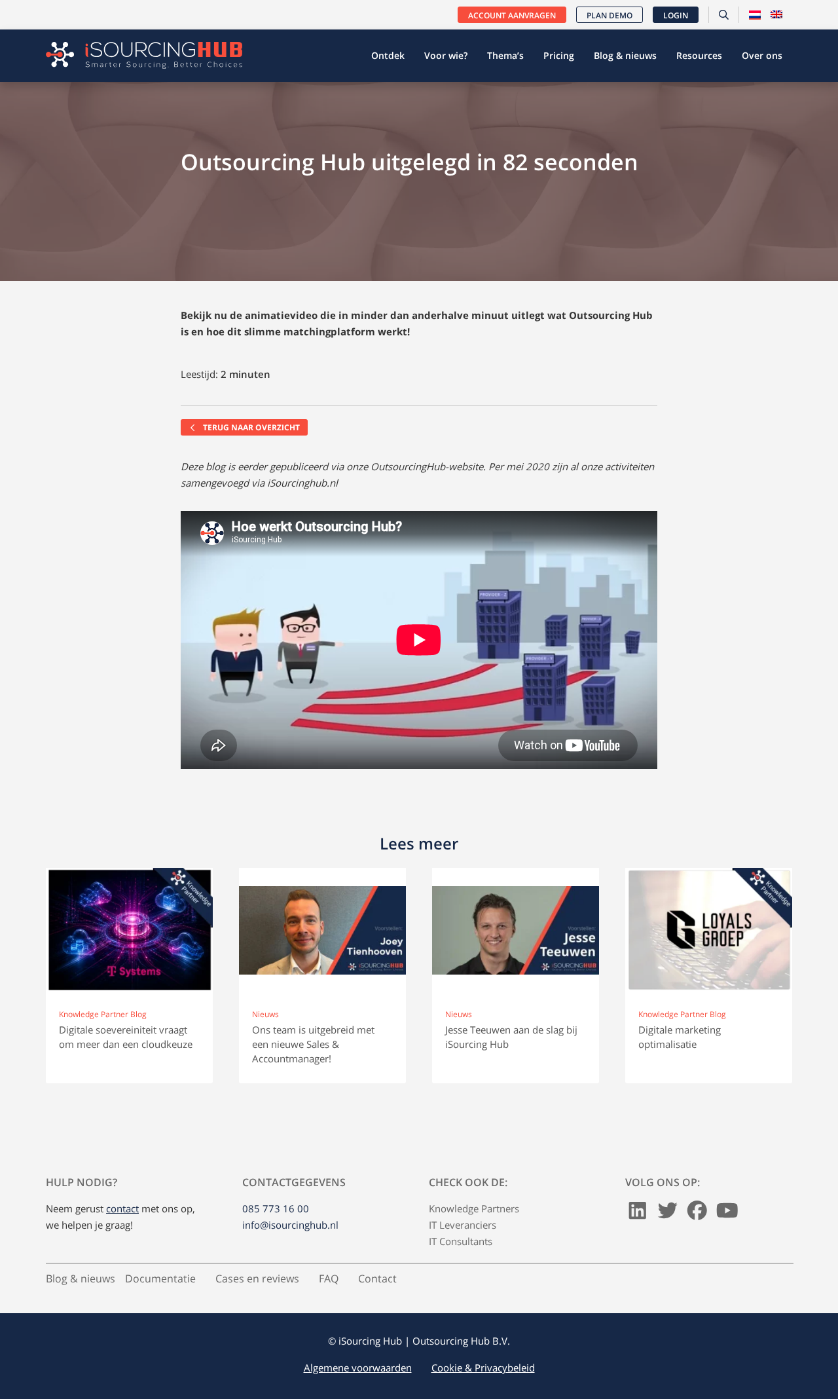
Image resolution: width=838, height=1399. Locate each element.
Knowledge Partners (474, 1208)
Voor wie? (445, 55)
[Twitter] (667, 1214)
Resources (699, 55)
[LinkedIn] (637, 1214)
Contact (377, 1278)
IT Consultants (460, 1241)
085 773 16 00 (275, 1208)
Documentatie (160, 1278)
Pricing (558, 55)
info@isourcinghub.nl (290, 1224)
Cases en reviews (257, 1278)
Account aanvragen (512, 15)
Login (675, 15)
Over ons (762, 55)
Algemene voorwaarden (358, 1367)
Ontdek (388, 55)
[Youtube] (727, 1214)
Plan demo (609, 15)
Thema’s (505, 55)
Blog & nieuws (625, 55)
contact (122, 1208)
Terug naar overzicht (250, 427)
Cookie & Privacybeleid (483, 1367)
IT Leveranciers (462, 1224)
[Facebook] (697, 1214)
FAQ (328, 1278)
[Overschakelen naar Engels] (776, 15)
